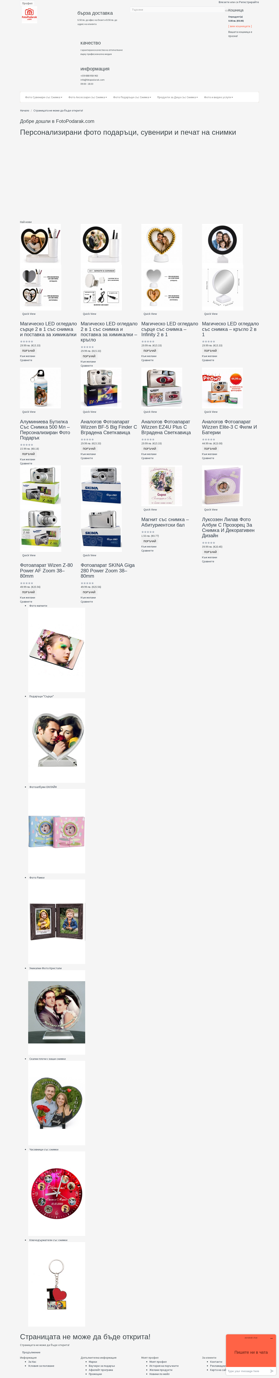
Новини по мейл (160, 1374)
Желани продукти (161, 1370)
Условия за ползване (41, 1366)
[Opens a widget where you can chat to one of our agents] (251, 1355)
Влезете (224, 2)
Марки (93, 1362)
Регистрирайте (249, 2)
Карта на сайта (219, 1370)
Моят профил (158, 1362)
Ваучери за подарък (102, 1366)
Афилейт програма (101, 1370)
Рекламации (218, 1366)
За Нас (32, 1362)
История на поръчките (164, 1366)
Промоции (95, 1374)
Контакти (216, 1362)
